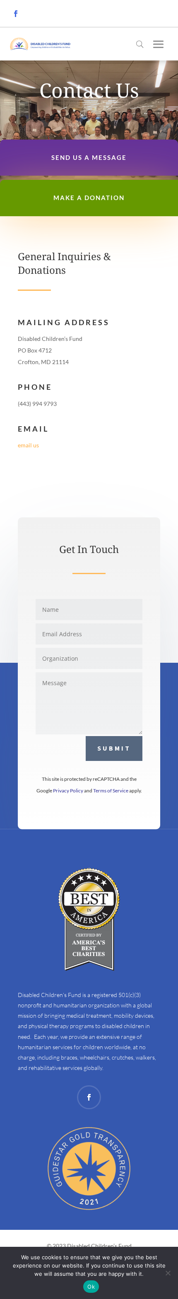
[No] (168, 1273)
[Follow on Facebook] (15, 13)
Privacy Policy (68, 790)
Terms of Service (110, 790)
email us (28, 445)
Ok (91, 1286)
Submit (114, 748)
